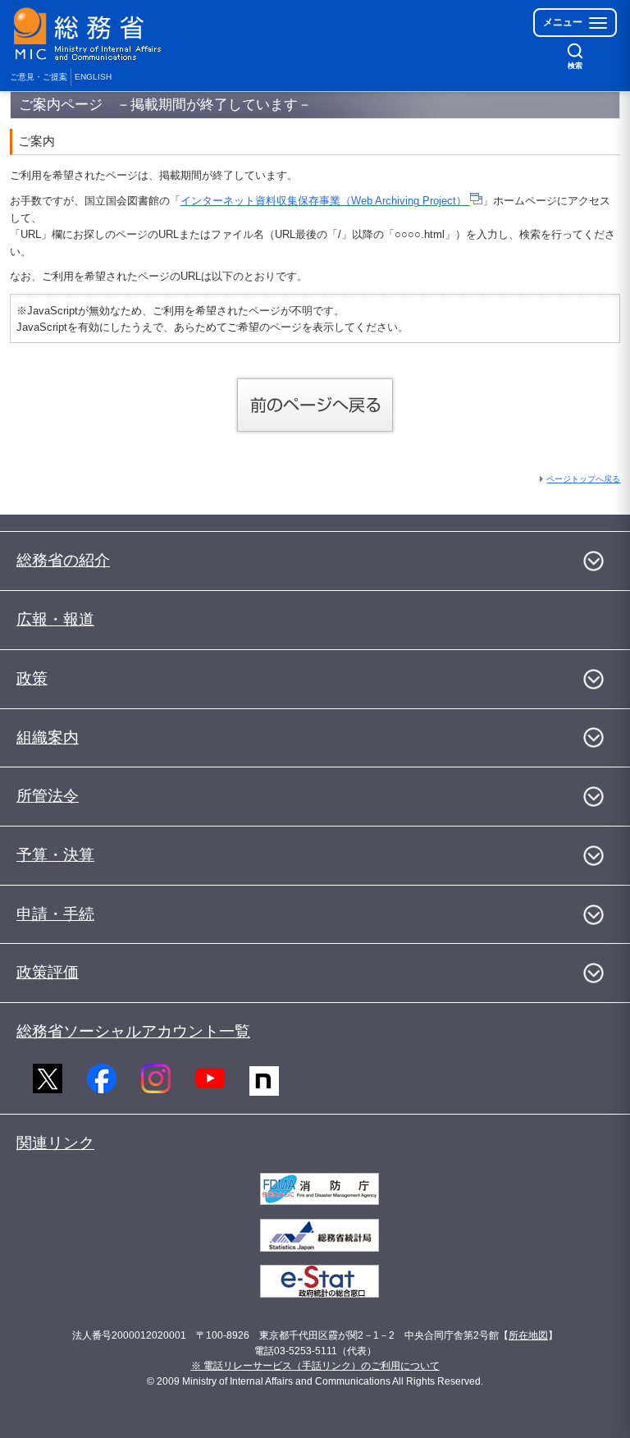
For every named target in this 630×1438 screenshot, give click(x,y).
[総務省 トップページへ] (91, 34)
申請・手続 (55, 914)
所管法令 (47, 795)
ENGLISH (93, 76)
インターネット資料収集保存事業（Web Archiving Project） (325, 201)
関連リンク (55, 1143)
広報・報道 (55, 619)
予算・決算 (55, 854)
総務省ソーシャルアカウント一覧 (133, 1031)
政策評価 (47, 972)
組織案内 (47, 737)
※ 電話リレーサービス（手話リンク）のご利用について (315, 1366)
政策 (32, 678)
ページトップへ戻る (583, 478)
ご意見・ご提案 (38, 76)
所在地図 (528, 1335)
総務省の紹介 (63, 560)
